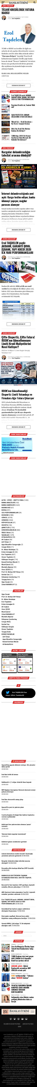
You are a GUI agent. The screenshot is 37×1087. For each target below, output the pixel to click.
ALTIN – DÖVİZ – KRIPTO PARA (12, 500)
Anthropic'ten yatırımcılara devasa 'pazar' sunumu (16, 825)
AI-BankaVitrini (7, 537)
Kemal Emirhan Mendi (9, 562)
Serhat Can (5, 574)
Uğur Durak (6, 582)
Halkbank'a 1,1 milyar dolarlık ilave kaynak (16, 782)
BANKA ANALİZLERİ (8, 503)
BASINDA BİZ (6, 508)
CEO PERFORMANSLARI (10, 513)
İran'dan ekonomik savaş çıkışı (12, 799)
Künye (19, 1027)
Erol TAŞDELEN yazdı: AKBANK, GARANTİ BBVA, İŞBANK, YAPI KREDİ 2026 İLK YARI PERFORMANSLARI (18, 902)
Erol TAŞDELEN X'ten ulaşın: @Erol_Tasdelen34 (16, 694)
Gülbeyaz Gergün (8, 559)
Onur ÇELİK (6, 569)
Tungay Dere (6, 579)
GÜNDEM (5, 520)
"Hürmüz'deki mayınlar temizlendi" (14, 834)
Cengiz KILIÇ (6, 547)
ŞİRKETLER (6, 528)
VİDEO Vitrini (6, 533)
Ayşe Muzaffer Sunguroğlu (11, 544)
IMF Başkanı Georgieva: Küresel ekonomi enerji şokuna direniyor (18, 791)
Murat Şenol (6, 564)
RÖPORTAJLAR (7, 522)
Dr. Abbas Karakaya (8, 550)
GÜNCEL (4, 517)
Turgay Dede (6, 632)
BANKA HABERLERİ (8, 505)
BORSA (4, 510)
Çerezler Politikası (28, 1024)
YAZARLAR (5, 535)
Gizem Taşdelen (7, 557)
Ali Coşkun (5, 539)
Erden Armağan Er (8, 552)
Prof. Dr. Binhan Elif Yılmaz (11, 572)
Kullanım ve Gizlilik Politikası (12, 1024)
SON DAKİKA (19, 761)
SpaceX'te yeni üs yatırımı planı (13, 807)
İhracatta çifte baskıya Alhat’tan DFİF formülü (18, 868)
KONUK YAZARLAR (8, 634)
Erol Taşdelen (16, 18)
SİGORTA (5, 525)
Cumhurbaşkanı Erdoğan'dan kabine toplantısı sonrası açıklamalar (18, 816)
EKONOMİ (5, 515)
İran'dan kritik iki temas (10, 774)
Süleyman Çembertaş (9, 577)
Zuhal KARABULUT (8, 584)
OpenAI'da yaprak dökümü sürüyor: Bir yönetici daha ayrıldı (18, 766)
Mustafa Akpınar (7, 567)
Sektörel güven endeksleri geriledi (14, 842)
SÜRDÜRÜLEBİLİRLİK (9, 530)
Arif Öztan (5, 542)
